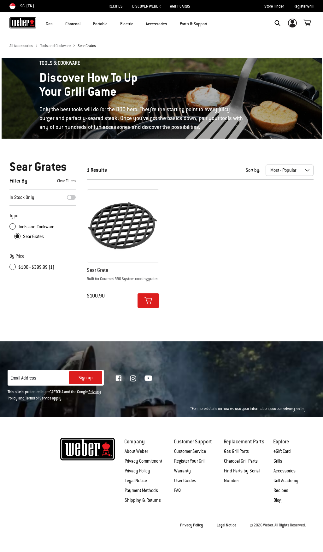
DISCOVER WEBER (146, 6)
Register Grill (303, 6)
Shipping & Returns (143, 500)
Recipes (280, 490)
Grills (277, 461)
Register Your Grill (189, 461)
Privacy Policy (137, 471)
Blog (277, 500)
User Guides (185, 480)
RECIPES (116, 6)
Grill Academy (285, 480)
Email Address (23, 378)
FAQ (177, 490)
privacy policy (294, 408)
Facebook (118, 378)
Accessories (284, 471)
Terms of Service (38, 398)
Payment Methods (141, 490)
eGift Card (282, 451)
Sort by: (253, 170)
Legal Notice (136, 480)
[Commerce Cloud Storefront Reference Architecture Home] (22, 22)
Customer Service (190, 451)
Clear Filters (66, 180)
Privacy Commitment (143, 461)
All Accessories (21, 45)
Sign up (86, 378)
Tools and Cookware (55, 45)
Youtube (148, 378)
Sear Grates (87, 45)
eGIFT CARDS (180, 6)
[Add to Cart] (148, 300)
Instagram (133, 378)
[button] (56, 22)
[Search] (277, 23)
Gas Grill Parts (236, 451)
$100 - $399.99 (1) (36, 267)
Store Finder (274, 6)
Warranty (182, 471)
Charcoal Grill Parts (241, 461)
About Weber (136, 451)
